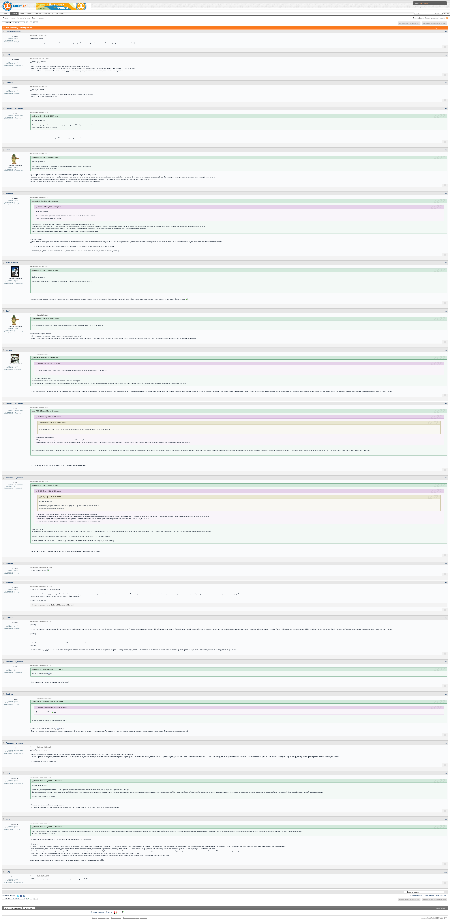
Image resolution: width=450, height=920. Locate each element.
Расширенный (447, 13)
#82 (446, 55)
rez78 (8, 55)
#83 (446, 83)
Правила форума (418, 18)
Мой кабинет (60, 13)
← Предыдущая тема (416, 895)
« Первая (16, 22)
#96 (446, 694)
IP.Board (444, 917)
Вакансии (38, 13)
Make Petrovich (12, 263)
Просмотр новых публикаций (435, 18)
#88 (446, 311)
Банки (22, 13)
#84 (446, 108)
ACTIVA (9, 350)
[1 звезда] (441, 28)
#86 (446, 193)
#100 (445, 872)
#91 (446, 478)
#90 (446, 403)
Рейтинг (29, 13)
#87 (446, 263)
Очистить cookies (116, 918)
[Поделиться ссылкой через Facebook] (21, 895)
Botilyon (9, 83)
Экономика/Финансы (23, 18)
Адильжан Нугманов (14, 108)
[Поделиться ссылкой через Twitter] (18, 895)
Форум (14, 13)
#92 (446, 563)
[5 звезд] (446, 28)
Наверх (94, 918)
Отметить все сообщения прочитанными (135, 918)
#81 (446, 31)
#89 (446, 350)
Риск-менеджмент (38, 18)
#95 (446, 662)
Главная (5, 13)
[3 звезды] (443, 28)
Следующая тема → (441, 895)
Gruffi (8, 150)
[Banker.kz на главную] (14, 6)
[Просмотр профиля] (15, 158)
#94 (446, 618)
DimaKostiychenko (13, 31)
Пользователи (48, 13)
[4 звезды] (445, 28)
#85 (446, 150)
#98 (446, 773)
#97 (446, 743)
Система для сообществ (434, 917)
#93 (446, 582)
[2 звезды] (442, 28)
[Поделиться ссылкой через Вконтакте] (24, 895)
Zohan (8, 819)
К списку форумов (103, 918)
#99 (446, 819)
